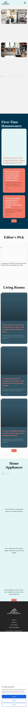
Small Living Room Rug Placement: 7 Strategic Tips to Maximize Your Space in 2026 (13, 202)
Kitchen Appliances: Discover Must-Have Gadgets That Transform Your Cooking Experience (14, 592)
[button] (25, 3)
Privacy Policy (14, 624)
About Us (14, 619)
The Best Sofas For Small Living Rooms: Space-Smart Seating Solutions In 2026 (14, 160)
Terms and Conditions (14, 627)
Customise (14, 700)
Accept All (14, 696)
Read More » (7, 189)
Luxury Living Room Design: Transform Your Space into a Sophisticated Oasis (14, 433)
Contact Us (14, 622)
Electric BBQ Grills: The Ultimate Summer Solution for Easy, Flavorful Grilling (14, 550)
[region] (14, 696)
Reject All (14, 704)
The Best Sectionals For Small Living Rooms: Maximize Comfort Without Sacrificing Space (12, 176)
